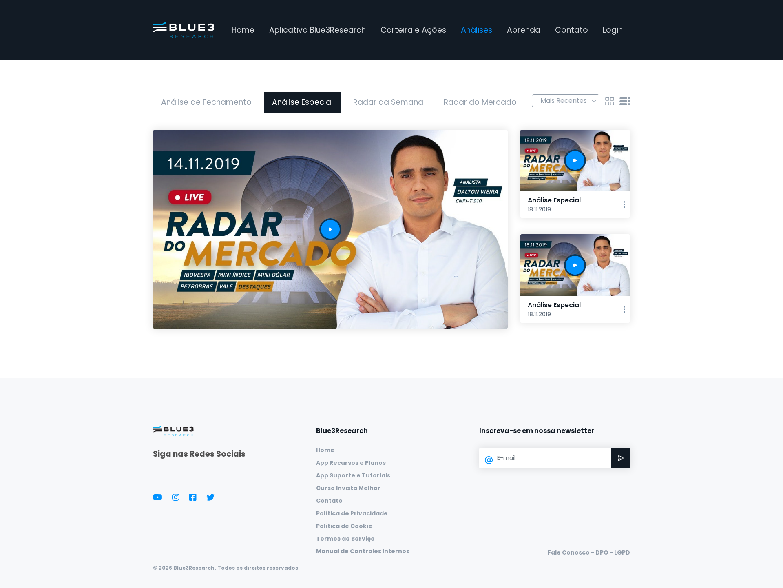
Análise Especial (302, 102)
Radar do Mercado (480, 102)
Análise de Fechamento (206, 102)
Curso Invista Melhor (348, 488)
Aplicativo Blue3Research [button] (317, 30)
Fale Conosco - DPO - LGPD (589, 552)
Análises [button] (476, 30)
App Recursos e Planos (351, 463)
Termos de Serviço (345, 539)
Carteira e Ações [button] (413, 30)
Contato (571, 30)
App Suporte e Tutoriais (353, 475)
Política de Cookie (344, 526)
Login (613, 30)
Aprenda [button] (523, 30)
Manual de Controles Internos (362, 551)
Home (243, 30)
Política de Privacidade (352, 513)
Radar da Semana (388, 102)
